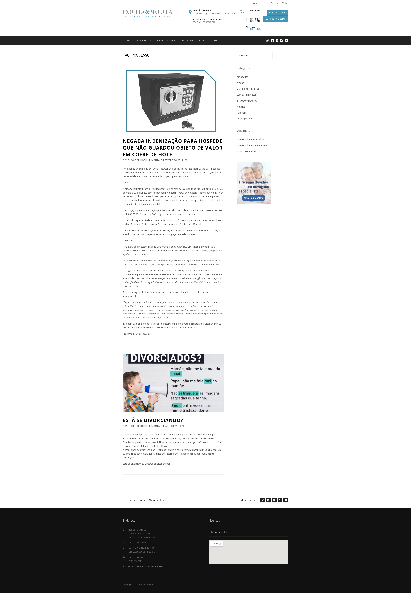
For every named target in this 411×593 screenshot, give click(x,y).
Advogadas (242, 76)
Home (128, 40)
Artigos (240, 82)
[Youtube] (286, 40)
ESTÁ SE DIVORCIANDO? (153, 420)
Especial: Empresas (246, 94)
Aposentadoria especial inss (251, 139)
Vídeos (285, 3)
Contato (215, 40)
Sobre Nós (143, 40)
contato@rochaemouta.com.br (152, 566)
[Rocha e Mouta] (148, 13)
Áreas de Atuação (166, 40)
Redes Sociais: (247, 500)
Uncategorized (244, 118)
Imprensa (256, 3)
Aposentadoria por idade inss (252, 145)
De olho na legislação (248, 88)
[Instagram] (281, 40)
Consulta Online (276, 19)
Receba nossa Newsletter (146, 500)
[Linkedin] (277, 40)
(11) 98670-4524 (253, 29)
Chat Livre (279, 12)
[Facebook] (272, 40)
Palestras (187, 40)
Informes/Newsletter (247, 100)
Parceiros (275, 3)
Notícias (241, 106)
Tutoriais (241, 112)
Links (265, 3)
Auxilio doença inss (246, 151)
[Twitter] (267, 40)
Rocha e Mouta (150, 160)
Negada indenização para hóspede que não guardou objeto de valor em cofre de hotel (173, 148)
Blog (202, 40)
